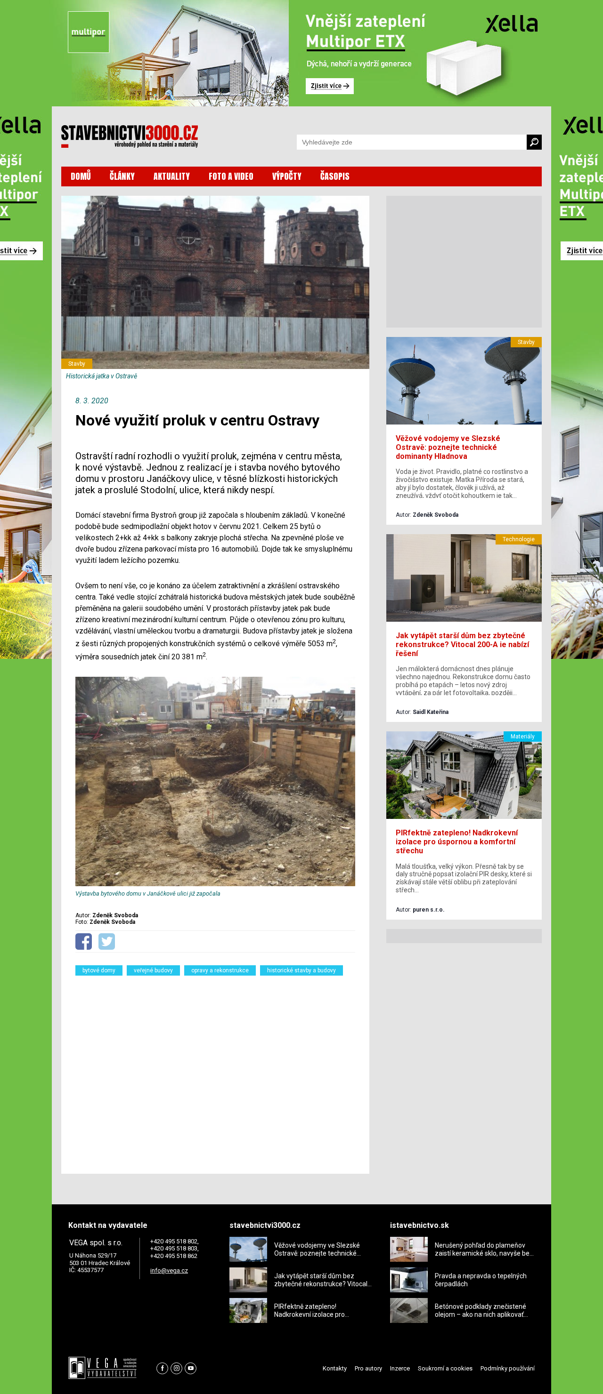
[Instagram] (176, 1368)
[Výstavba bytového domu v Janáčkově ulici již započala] (215, 884)
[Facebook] (162, 1368)
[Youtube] (190, 1368)
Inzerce (400, 1368)
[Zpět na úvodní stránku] (129, 136)
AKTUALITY (172, 176)
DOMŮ (81, 176)
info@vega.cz (169, 1270)
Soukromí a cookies (445, 1368)
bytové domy (98, 970)
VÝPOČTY (287, 176)
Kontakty (335, 1368)
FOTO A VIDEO (231, 176)
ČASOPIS (335, 176)
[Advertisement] (215, 1069)
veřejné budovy (153, 970)
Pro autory (368, 1368)
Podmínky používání (508, 1368)
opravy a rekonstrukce (220, 970)
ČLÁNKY (122, 176)
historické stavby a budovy (301, 970)
